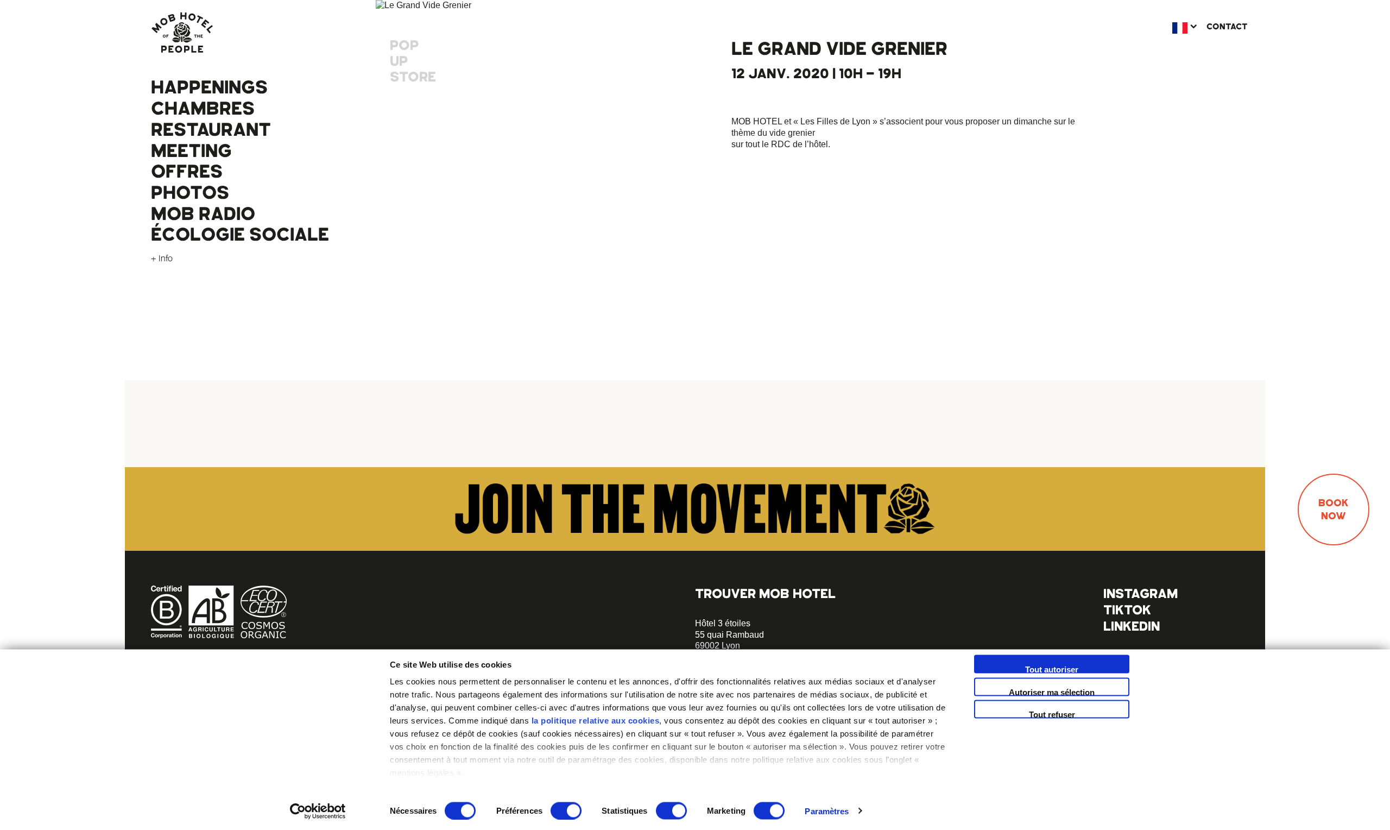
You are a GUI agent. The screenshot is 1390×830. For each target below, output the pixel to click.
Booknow (1333, 509)
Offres (187, 172)
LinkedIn (1131, 626)
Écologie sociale (240, 235)
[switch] (566, 810)
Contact (1227, 26)
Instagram (1140, 593)
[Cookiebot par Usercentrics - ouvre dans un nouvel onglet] (317, 811)
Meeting (191, 151)
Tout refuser (1052, 714)
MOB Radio (203, 214)
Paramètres (827, 810)
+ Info (162, 258)
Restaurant (211, 130)
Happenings (209, 87)
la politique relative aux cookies (596, 720)
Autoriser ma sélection (1052, 691)
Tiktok (1127, 609)
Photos (190, 193)
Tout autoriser (1051, 669)
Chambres (203, 109)
